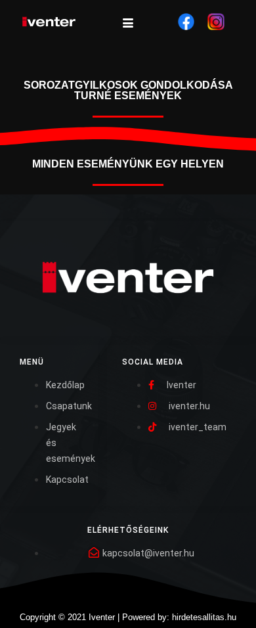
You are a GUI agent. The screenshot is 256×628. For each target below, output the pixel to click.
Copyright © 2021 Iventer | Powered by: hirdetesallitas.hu (128, 617)
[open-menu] (128, 24)
